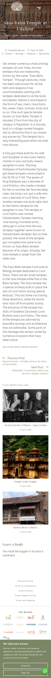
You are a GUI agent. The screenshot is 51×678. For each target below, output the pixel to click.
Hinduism (31, 54)
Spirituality (44, 54)
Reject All (26, 673)
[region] (25, 659)
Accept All (25, 666)
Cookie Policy (25, 591)
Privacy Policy (25, 581)
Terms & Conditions (25, 586)
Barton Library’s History (25, 527)
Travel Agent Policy (25, 595)
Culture (8, 54)
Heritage (20, 54)
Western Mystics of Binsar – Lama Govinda (26, 425)
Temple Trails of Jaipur (25, 481)
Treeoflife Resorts (16, 50)
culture (10, 347)
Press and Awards (25, 600)
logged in (25, 551)
